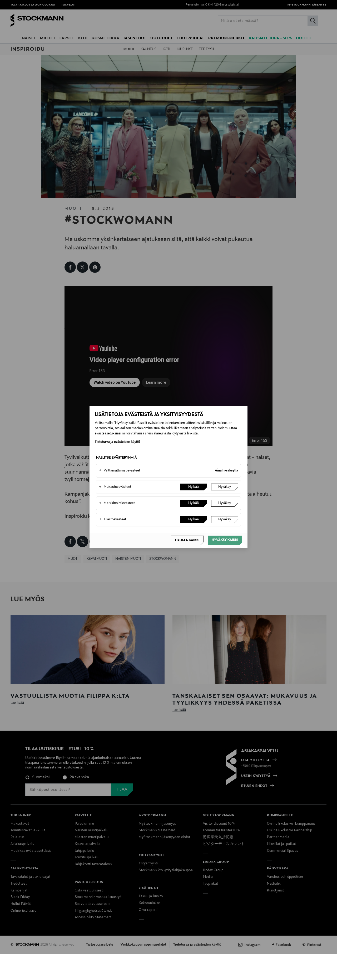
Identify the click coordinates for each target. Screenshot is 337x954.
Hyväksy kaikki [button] (225, 540)
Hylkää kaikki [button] (187, 540)
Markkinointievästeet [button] (117, 503)
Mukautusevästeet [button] (115, 487)
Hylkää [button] (193, 487)
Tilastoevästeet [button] (112, 519)
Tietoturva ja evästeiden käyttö (117, 442)
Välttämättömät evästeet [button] (119, 470)
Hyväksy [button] (224, 487)
